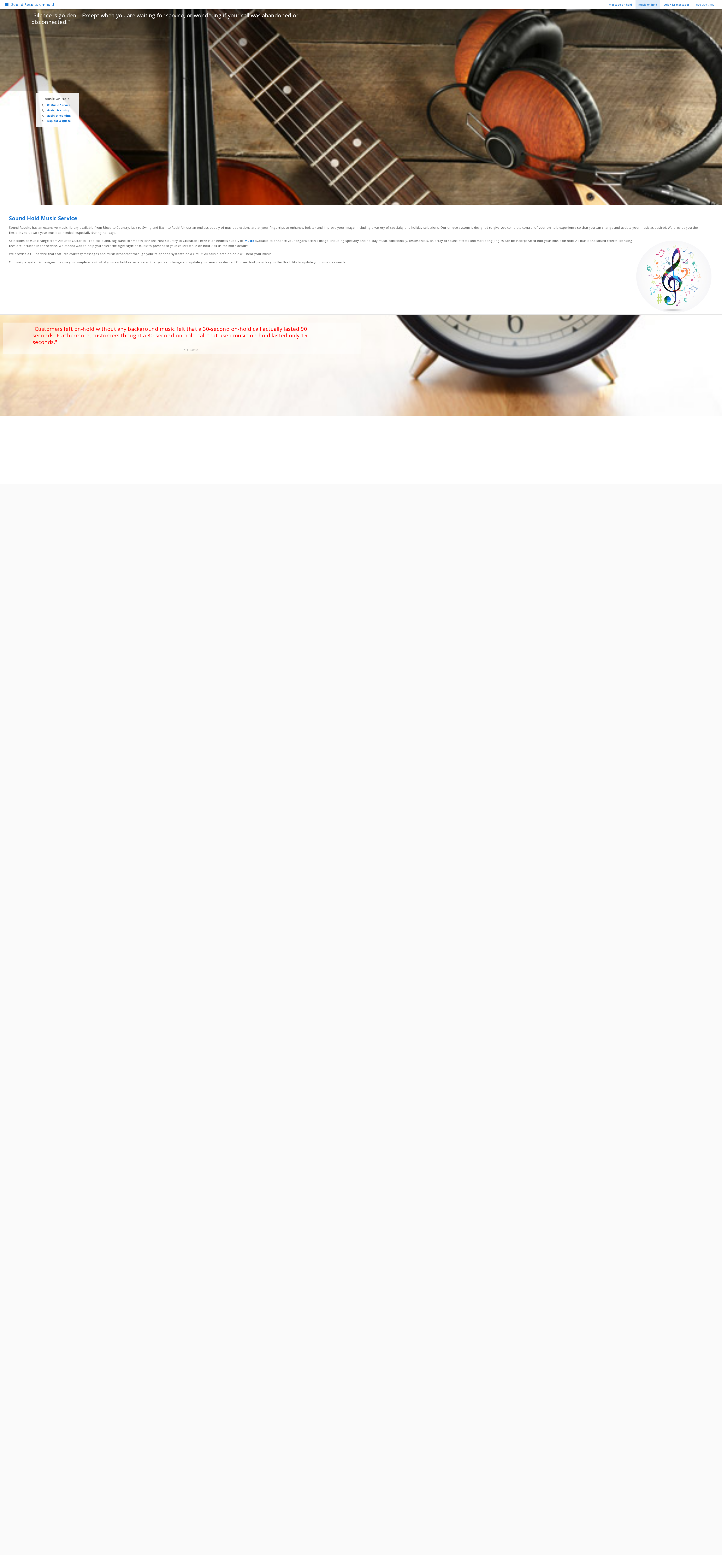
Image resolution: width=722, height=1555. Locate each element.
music (249, 241)
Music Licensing (56, 110)
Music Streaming (56, 115)
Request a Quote (56, 121)
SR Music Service (56, 105)
